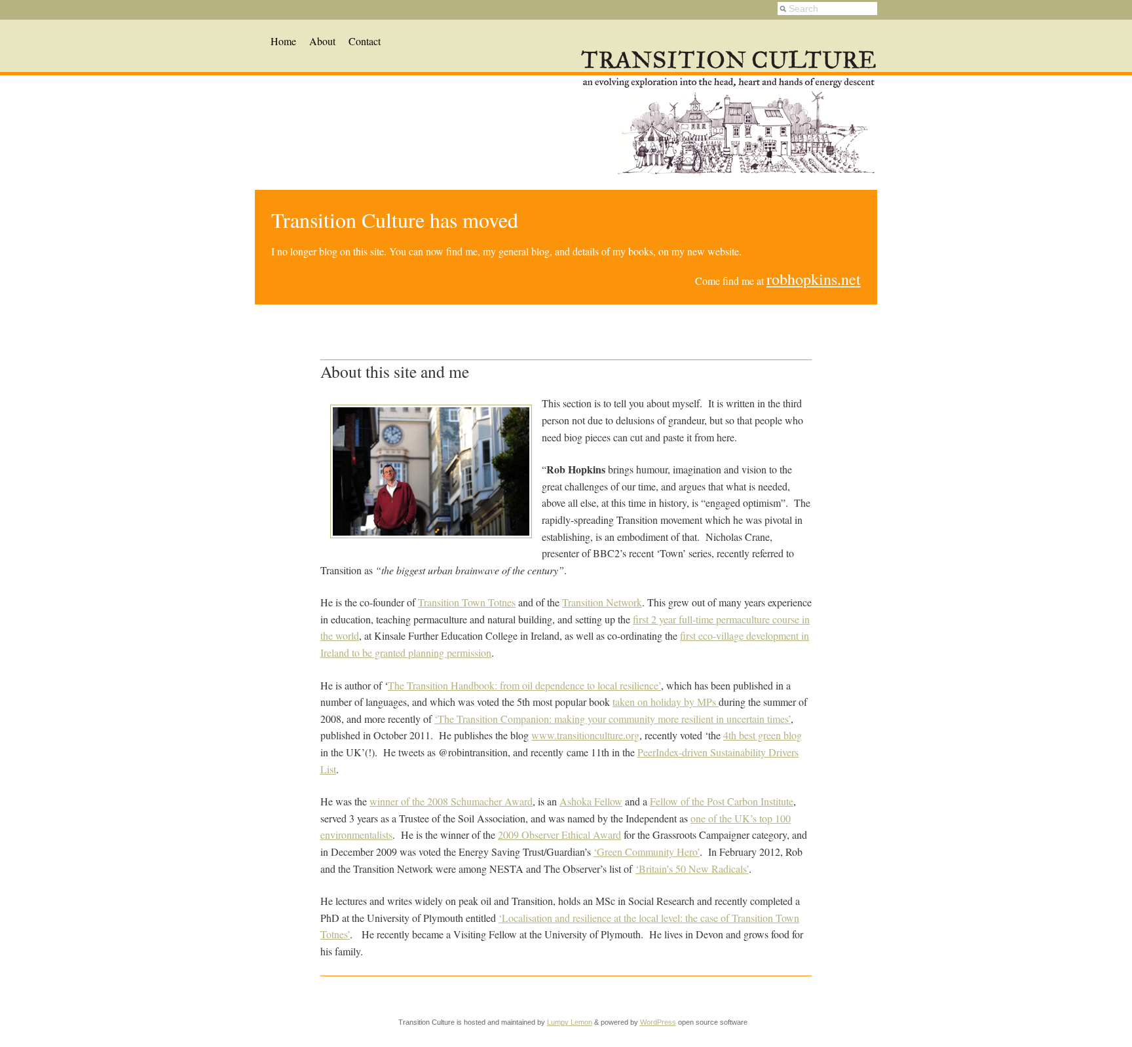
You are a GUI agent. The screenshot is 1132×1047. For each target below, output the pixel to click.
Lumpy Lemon (569, 1022)
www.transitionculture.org (585, 735)
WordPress (658, 1022)
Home (283, 41)
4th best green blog (762, 735)
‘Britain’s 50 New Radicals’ (692, 868)
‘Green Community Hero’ (647, 851)
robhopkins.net (813, 278)
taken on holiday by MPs (666, 701)
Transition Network (602, 602)
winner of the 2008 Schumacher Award (451, 801)
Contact (365, 41)
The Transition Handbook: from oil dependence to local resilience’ (524, 685)
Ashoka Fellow (590, 801)
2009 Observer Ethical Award (559, 834)
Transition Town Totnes (467, 602)
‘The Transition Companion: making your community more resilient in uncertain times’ (612, 719)
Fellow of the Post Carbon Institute (721, 801)
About (322, 41)
